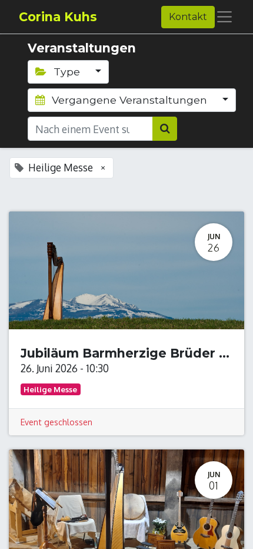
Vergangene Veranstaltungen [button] (129, 100)
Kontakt (188, 16)
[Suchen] (164, 128)
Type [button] (67, 71)
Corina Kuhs (58, 16)
